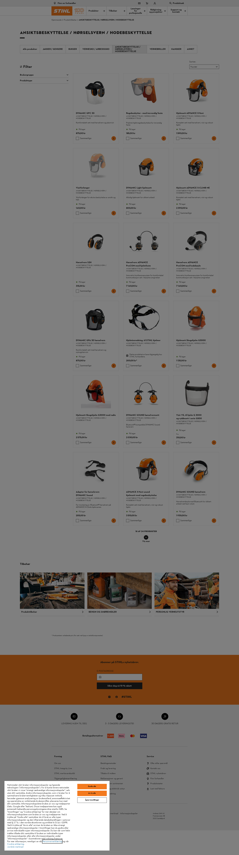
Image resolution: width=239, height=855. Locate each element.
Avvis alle (92, 793)
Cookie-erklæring (15, 844)
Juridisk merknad (15, 846)
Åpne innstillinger (92, 800)
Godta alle (92, 786)
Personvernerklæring (52, 841)
